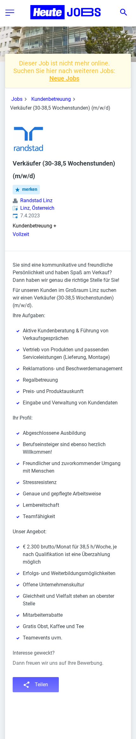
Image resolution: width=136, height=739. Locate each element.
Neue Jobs (64, 78)
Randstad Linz (36, 200)
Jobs (16, 99)
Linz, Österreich (37, 208)
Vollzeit (21, 234)
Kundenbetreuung (51, 99)
